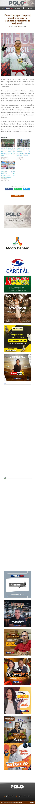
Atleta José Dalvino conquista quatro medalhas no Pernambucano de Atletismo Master (8, 173)
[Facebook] (28, 8)
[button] (2, 8)
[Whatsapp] (33, 8)
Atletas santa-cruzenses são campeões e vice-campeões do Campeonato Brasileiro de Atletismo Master (23, 151)
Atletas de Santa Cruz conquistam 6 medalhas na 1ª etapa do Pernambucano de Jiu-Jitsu (8, 151)
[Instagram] (31, 8)
